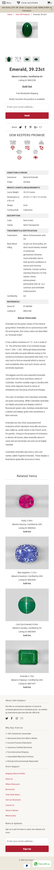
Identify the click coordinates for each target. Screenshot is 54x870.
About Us (9, 779)
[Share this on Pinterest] (30, 127)
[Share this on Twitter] (20, 127)
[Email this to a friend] (40, 127)
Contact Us (9, 805)
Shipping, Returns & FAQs (15, 774)
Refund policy (10, 816)
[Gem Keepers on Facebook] (12, 718)
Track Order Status (12, 795)
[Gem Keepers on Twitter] (7, 718)
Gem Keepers (30, 860)
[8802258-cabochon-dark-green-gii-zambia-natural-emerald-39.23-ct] (27, 30)
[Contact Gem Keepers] (22, 718)
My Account (10, 789)
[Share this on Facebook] (25, 127)
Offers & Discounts (12, 784)
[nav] (6, 3)
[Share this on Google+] (35, 127)
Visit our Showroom (13, 800)
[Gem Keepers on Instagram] (17, 718)
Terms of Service (11, 810)
